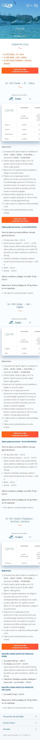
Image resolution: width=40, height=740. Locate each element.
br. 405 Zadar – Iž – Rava (14, 54)
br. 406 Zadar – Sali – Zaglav (15, 57)
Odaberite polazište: (19, 95)
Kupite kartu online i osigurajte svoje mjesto (20, 70)
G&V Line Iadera (7, 5)
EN (31, 5)
